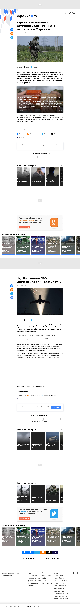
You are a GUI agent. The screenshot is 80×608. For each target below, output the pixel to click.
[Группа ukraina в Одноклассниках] (43, 552)
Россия (27, 418)
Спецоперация (51, 418)
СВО (45, 418)
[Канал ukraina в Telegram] (37, 552)
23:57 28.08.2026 (20, 285)
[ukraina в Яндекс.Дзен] (49, 552)
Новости (40, 157)
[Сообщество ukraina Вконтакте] (25, 552)
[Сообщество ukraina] (31, 552)
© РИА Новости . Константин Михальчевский (25, 63)
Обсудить (56, 407)
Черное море (39, 418)
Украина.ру (22, 418)
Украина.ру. (41, 386)
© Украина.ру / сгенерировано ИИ (23, 315)
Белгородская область (37, 421)
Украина (45, 421)
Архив (38, 567)
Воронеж (33, 418)
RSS (43, 567)
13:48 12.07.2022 (20, 32)
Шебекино (57, 418)
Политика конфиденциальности (37, 582)
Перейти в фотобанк (38, 63)
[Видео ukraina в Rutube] (55, 552)
